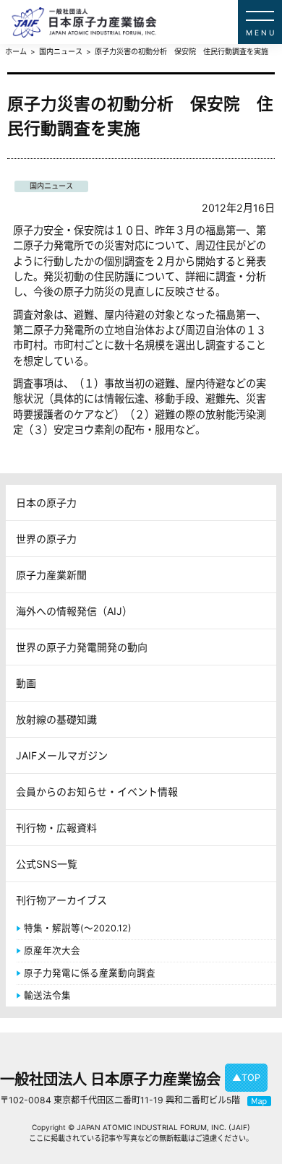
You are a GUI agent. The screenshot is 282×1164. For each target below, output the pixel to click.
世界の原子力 (46, 539)
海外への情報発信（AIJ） (74, 611)
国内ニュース (51, 185)
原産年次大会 (52, 950)
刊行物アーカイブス (61, 900)
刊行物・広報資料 (56, 828)
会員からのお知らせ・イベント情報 (97, 791)
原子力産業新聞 (51, 575)
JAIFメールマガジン (62, 755)
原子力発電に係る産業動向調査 (89, 972)
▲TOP (246, 1077)
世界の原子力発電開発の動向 (82, 647)
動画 (26, 683)
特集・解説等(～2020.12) (78, 928)
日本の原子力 (46, 502)
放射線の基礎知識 (56, 719)
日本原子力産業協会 (146, 22)
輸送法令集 (47, 995)
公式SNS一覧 (46, 864)
